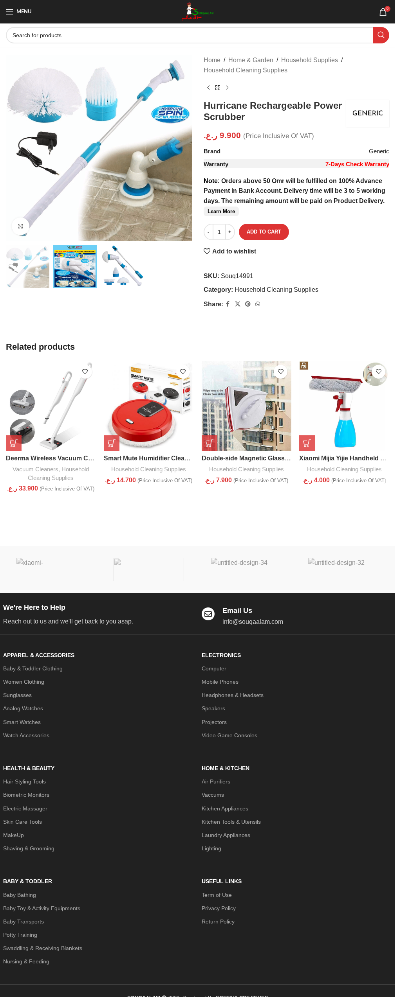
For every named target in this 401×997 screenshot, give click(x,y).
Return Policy (218, 921)
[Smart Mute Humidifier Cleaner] (149, 406)
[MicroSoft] (343, 569)
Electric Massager (25, 808)
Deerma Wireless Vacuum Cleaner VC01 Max (72, 458)
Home (212, 60)
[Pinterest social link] (248, 304)
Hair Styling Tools (24, 781)
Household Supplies (309, 60)
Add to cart (264, 232)
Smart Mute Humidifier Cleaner (149, 458)
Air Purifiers (216, 781)
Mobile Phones (220, 682)
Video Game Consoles (229, 735)
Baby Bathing (19, 895)
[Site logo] (197, 11)
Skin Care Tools (22, 822)
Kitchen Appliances (225, 808)
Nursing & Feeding (26, 961)
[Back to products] (217, 87)
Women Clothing (23, 682)
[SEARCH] (381, 35)
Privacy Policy (219, 908)
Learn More (221, 211)
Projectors (214, 722)
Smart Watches (22, 722)
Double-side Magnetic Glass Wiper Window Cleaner (278, 458)
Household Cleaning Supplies (245, 70)
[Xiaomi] (51, 569)
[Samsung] (148, 569)
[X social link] (238, 304)
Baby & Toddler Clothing (33, 668)
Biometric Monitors (26, 795)
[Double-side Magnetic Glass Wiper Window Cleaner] (247, 406)
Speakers (213, 708)
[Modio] (245, 569)
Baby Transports (23, 921)
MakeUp (13, 835)
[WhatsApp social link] (257, 304)
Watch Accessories (26, 735)
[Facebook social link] (228, 304)
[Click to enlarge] (20, 226)
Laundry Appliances (226, 835)
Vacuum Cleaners (35, 469)
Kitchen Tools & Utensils (231, 822)
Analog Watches (23, 708)
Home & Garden (250, 60)
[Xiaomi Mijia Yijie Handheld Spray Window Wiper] (344, 406)
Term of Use (217, 895)
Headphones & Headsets (233, 695)
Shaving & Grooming (28, 848)
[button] (14, 443)
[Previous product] (208, 87)
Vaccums (213, 795)
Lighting (211, 848)
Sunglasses (17, 695)
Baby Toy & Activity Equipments (41, 908)
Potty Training (20, 935)
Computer (214, 668)
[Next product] (227, 87)
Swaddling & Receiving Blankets (42, 948)
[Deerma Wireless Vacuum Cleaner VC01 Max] (51, 406)
